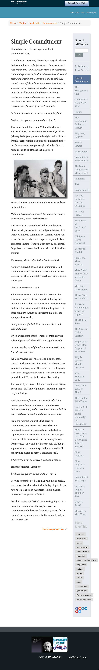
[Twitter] (79, 611)
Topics (83, 12)
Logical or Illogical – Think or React (80, 491)
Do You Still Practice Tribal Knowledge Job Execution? (81, 415)
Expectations (81, 151)
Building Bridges (79, 213)
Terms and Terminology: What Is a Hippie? (81, 309)
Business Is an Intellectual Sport (80, 225)
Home (72, 12)
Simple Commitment (81, 79)
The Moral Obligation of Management (81, 169)
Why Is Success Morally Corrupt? (79, 362)
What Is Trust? (79, 503)
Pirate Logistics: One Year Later (80, 466)
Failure (78, 111)
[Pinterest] (76, 611)
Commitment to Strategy (81, 478)
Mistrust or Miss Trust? (81, 512)
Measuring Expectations (81, 287)
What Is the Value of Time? (80, 389)
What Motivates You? (80, 376)
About (77, 12)
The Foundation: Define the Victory (81, 122)
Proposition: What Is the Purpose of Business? (81, 346)
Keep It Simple (78, 144)
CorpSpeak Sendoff (80, 250)
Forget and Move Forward (80, 261)
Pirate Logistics (79, 453)
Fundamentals (50, 23)
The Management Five (53, 528)
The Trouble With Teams (81, 399)
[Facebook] (76, 608)
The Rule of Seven (81, 321)
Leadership (34, 23)
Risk (77, 184)
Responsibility (82, 190)
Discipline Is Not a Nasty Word (81, 103)
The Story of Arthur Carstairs (81, 332)
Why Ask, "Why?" (80, 135)
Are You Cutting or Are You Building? (80, 200)
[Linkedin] (85, 608)
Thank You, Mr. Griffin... (81, 296)
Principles (80, 178)
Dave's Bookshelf (91, 12)
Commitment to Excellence (81, 158)
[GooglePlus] (79, 608)
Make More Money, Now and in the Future (81, 275)
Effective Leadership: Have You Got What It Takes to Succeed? (81, 438)
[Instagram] (82, 608)
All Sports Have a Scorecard (80, 240)
